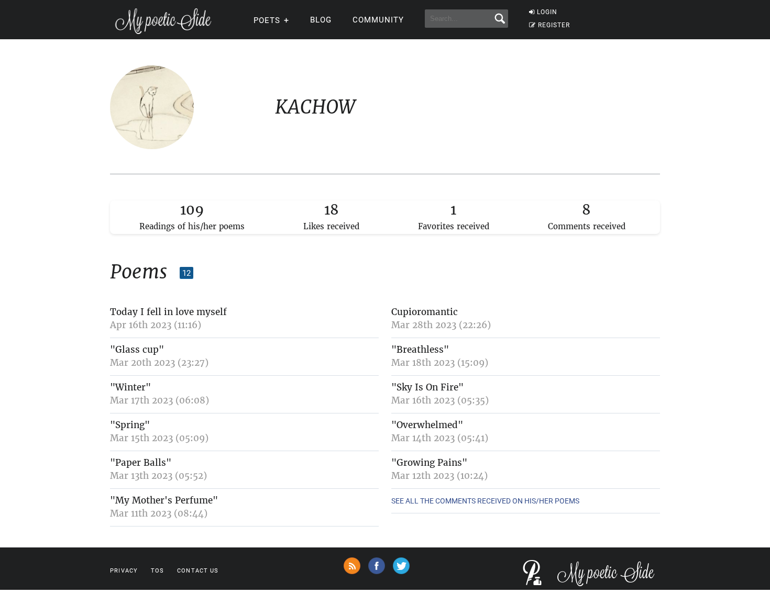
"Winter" (130, 387)
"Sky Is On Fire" (427, 387)
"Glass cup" (137, 349)
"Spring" (130, 425)
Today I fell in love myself (168, 312)
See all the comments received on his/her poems (485, 501)
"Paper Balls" (140, 462)
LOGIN (547, 12)
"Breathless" (420, 349)
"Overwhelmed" (427, 425)
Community (378, 20)
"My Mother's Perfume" (164, 500)
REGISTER (554, 25)
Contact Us (197, 570)
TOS (157, 570)
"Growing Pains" (429, 462)
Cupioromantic (424, 312)
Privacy (124, 570)
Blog (321, 20)
